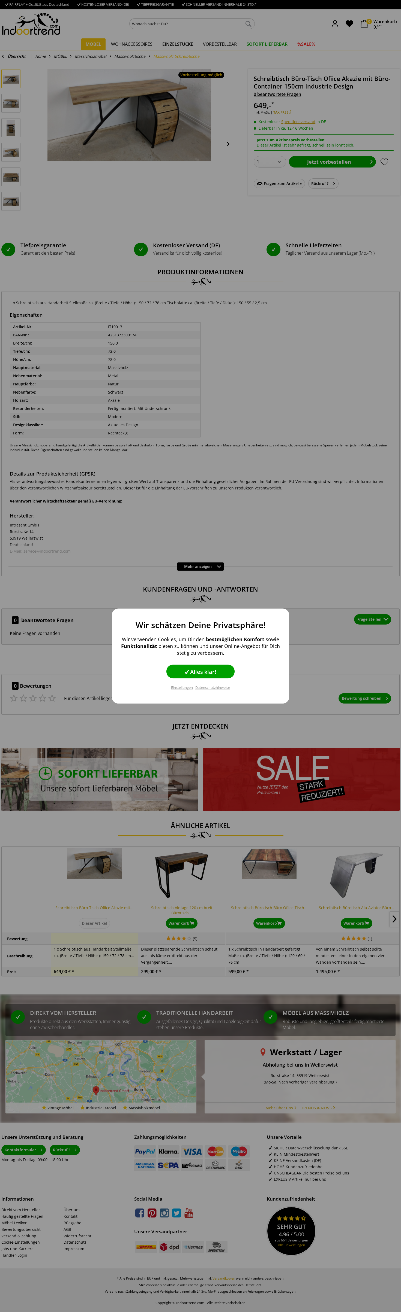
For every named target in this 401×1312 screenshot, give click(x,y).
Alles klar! (202, 671)
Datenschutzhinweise (212, 687)
